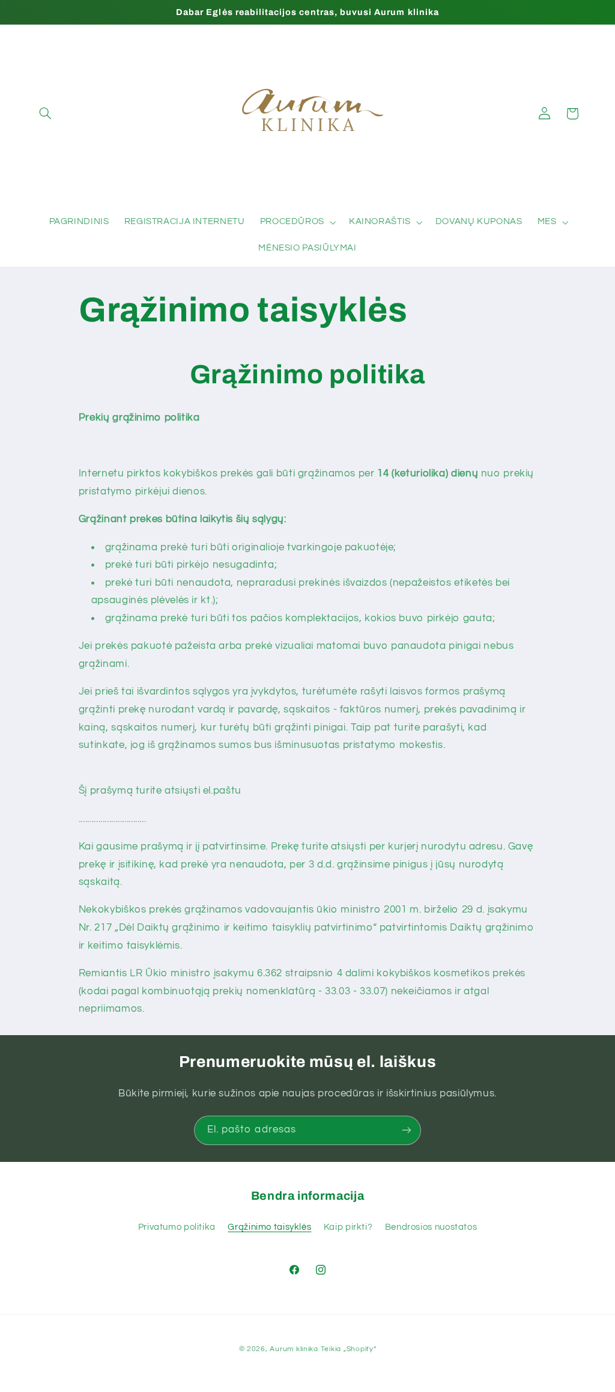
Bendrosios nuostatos (431, 1227)
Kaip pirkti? (348, 1227)
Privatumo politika (177, 1227)
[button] (45, 113)
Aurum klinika (294, 1349)
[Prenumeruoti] (406, 1130)
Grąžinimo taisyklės (269, 1227)
